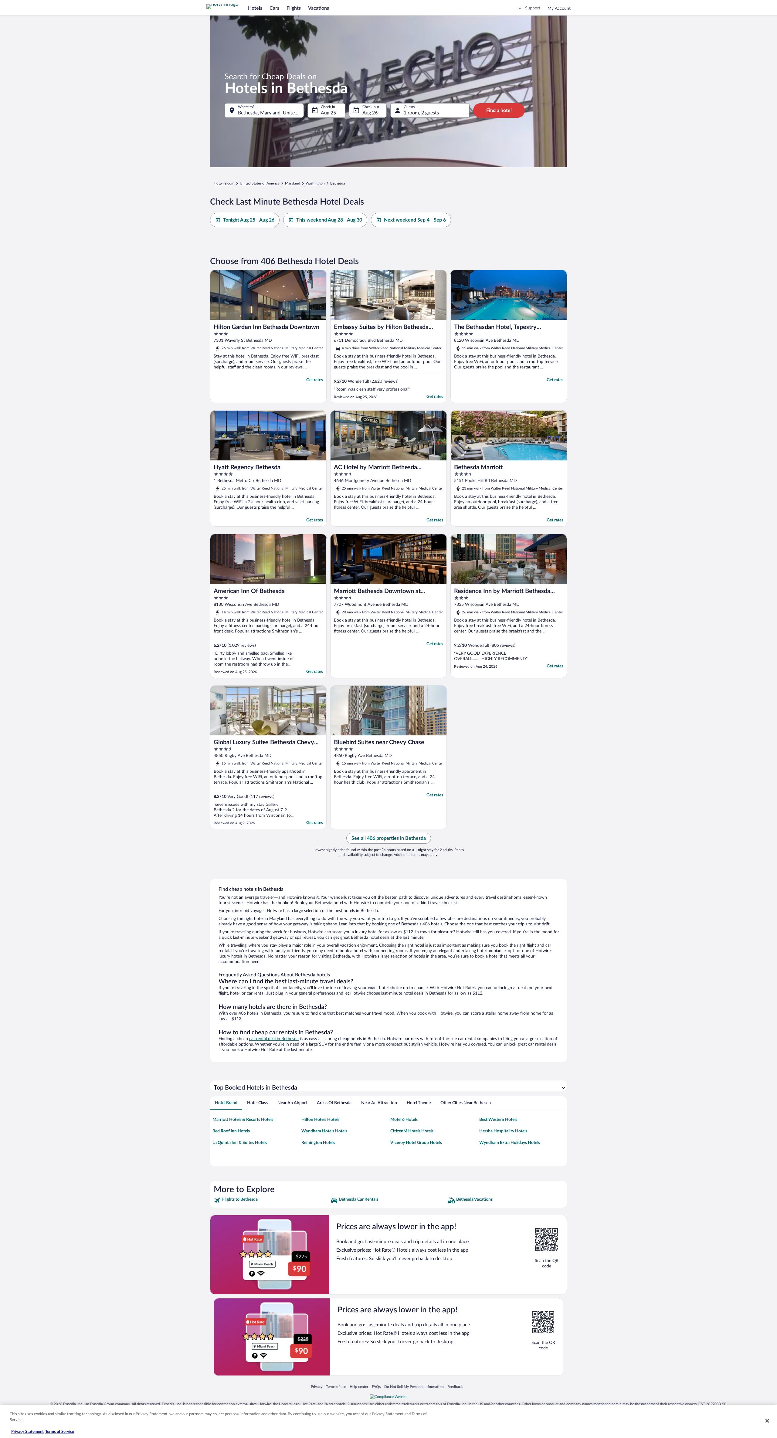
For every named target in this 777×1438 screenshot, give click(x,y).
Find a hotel (499, 110)
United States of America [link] (260, 183)
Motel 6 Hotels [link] (404, 1120)
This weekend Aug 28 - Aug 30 (329, 220)
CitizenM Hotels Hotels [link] (411, 1131)
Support (532, 8)
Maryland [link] (292, 183)
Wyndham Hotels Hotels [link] (324, 1131)
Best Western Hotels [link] (498, 1120)
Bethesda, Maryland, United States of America (271, 112)
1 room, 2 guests (421, 112)
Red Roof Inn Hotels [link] (231, 1131)
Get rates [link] (314, 380)
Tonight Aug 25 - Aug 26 (248, 220)
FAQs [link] (376, 1387)
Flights (294, 8)
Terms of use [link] (336, 1387)
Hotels (255, 8)
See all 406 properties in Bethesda (388, 838)
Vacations (318, 8)
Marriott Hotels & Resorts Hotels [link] (242, 1120)
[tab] (226, 1103)
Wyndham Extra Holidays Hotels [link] (509, 1143)
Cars (274, 8)
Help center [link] (359, 1387)
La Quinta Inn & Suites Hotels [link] (239, 1143)
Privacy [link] (316, 1387)
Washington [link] (315, 183)
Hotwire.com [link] (224, 183)
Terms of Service (59, 1432)
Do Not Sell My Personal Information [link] (414, 1387)
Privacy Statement (27, 1432)
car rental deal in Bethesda (274, 1039)
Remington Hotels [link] (318, 1143)
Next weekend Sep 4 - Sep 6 (415, 220)
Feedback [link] (455, 1387)
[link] (271, 1200)
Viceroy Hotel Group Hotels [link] (416, 1143)
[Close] (767, 1420)
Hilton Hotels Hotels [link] (320, 1120)
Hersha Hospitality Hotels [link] (503, 1131)
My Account (559, 8)
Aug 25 (328, 112)
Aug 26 (370, 112)
